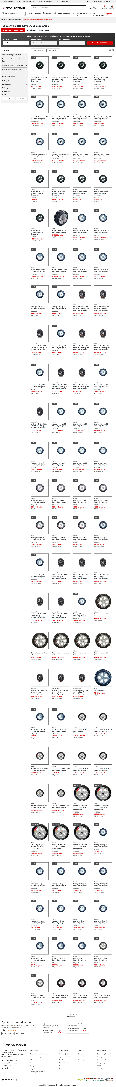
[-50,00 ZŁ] (82, 793)
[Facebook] (2, 1079)
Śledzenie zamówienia (66, 1066)
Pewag (54, 994)
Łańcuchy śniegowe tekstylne (12, 55)
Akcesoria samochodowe (38, 1063)
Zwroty (99, 1057)
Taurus (75, 727)
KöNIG (96, 612)
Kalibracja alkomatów (37, 1072)
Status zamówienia (95, 1)
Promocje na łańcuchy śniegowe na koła (14, 60)
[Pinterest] (11, 1079)
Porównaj (110, 1)
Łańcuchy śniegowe (14, 20)
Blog (60, 1069)
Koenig (33, 76)
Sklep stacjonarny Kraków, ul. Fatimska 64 (54, 1)
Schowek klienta (64, 1063)
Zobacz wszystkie (8, 1033)
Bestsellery (81, 1054)
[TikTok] (14, 1079)
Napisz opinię (20, 1033)
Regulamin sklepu (103, 1060)
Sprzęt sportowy (35, 1066)
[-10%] (40, 65)
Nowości (81, 1057)
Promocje (81, 1060)
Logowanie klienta (65, 1057)
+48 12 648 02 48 (10, 1)
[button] (112, 7)
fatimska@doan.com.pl (28, 1)
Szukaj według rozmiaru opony (38, 30)
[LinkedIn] (8, 1079)
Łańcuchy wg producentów (11, 69)
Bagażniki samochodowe (38, 1054)
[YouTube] (5, 1079)
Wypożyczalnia (35, 1069)
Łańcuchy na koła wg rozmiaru (12, 65)
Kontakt (100, 1069)
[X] (16, 1079)
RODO (99, 1066)
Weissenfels (77, 305)
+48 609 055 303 (9, 1068)
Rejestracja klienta (65, 1054)
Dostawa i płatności (104, 1054)
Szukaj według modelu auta (13, 30)
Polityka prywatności (104, 1063)
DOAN (3, 20)
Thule (53, 228)
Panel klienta (63, 1060)
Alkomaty (33, 1060)
